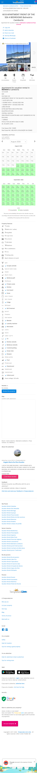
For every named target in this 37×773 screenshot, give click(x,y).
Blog (3, 612)
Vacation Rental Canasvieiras (10, 541)
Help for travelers (7, 643)
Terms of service (6, 616)
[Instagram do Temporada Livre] (6, 630)
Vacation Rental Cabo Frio (9, 559)
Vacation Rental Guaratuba (9, 579)
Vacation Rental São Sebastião (10, 508)
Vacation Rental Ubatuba (9, 506)
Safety (3, 640)
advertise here (20, 683)
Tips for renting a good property (11, 646)
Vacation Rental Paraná (8, 577)
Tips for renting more (8, 660)
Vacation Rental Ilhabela (9, 521)
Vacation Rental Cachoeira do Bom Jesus (13, 548)
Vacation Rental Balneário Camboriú (12, 543)
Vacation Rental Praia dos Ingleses (11, 539)
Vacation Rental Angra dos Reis (11, 568)
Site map (4, 609)
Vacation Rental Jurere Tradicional (11, 550)
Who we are (5, 602)
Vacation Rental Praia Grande (10, 515)
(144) (25, 6)
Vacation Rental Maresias (9, 519)
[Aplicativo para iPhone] (24, 673)
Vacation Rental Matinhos (9, 581)
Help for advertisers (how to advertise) (13, 657)
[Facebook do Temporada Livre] (3, 630)
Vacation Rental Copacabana (10, 561)
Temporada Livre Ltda (24, 732)
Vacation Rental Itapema (9, 535)
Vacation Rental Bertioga (9, 510)
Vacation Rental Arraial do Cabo (11, 564)
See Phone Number (11, 476)
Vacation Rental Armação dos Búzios (12, 566)
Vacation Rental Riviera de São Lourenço (13, 517)
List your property (7, 605)
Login (17, 678)
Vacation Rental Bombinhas (10, 530)
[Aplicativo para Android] (9, 673)
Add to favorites (9, 30)
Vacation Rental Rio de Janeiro (10, 557)
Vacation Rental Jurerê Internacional (12, 546)
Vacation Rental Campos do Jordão (12, 523)
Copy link (7, 27)
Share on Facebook (9, 38)
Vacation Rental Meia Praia (9, 537)
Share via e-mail (9, 33)
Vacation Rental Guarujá (9, 513)
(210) (10, 6)
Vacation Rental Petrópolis (9, 570)
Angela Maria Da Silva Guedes (13, 462)
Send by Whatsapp (9, 35)
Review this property (9, 391)
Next (34, 52)
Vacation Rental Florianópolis (10, 533)
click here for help (19, 687)
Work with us (5, 619)
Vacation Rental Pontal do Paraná (11, 584)
